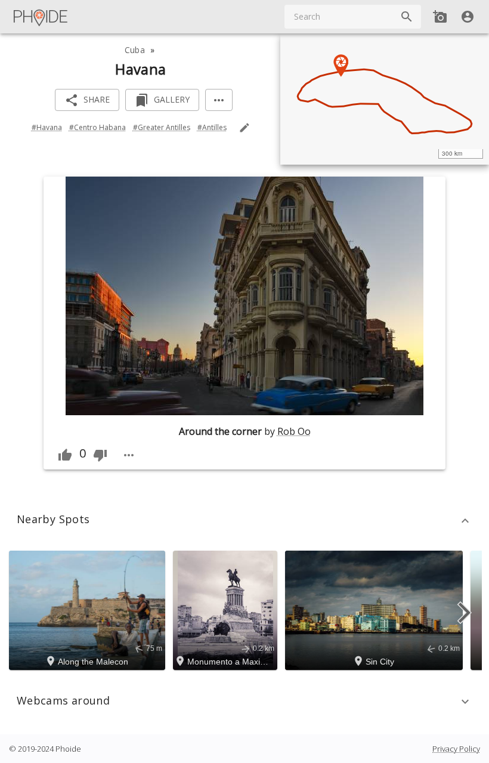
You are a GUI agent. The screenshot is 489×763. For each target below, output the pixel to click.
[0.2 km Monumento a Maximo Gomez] (227, 609)
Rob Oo (294, 431)
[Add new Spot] (440, 16)
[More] (219, 100)
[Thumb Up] (65, 455)
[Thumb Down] (100, 455)
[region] (384, 99)
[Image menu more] (128, 455)
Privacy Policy (456, 748)
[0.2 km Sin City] (375, 609)
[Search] (407, 17)
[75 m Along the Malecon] (89, 609)
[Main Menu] (41, 17)
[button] (244, 520)
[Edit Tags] (244, 127)
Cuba (135, 49)
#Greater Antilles (161, 127)
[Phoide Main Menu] (41, 17)
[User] (467, 17)
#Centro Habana (97, 127)
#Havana (47, 127)
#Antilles (212, 127)
